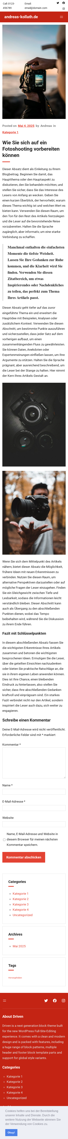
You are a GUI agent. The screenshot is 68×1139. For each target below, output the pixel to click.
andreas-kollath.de (21, 17)
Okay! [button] (11, 1132)
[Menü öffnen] (61, 17)
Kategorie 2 (21, 899)
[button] (49, 1124)
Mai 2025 (19, 946)
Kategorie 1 (10, 132)
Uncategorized (23, 915)
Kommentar (11, 744)
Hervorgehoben (15, 978)
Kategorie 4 (21, 909)
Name (7, 785)
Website (8, 818)
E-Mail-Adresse (13, 801)
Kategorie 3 (21, 904)
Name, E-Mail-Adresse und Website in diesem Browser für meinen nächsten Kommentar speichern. (32, 839)
